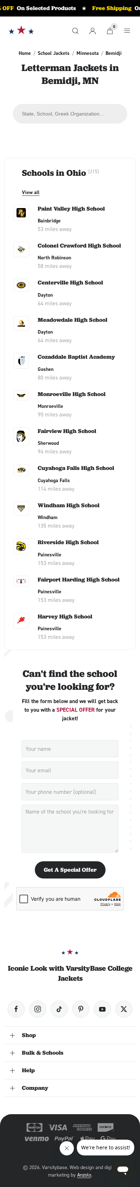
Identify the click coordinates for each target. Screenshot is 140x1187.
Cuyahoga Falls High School (76, 468)
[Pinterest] (80, 1009)
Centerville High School (70, 282)
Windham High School (68, 505)
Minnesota (87, 53)
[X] (123, 1009)
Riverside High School (68, 542)
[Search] (75, 30)
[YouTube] (102, 1009)
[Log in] (92, 30)
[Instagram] (37, 1009)
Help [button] (28, 1070)
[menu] (127, 30)
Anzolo (84, 1175)
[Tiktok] (59, 1009)
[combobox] (70, 113)
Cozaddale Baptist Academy (76, 357)
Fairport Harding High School (79, 579)
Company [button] (35, 1088)
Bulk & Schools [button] (43, 1052)
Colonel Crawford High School (79, 245)
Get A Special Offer (70, 869)
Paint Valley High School (71, 208)
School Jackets (54, 53)
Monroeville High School (72, 394)
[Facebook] (16, 1009)
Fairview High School (67, 431)
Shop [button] (29, 1035)
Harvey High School (65, 616)
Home (25, 53)
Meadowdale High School (72, 320)
